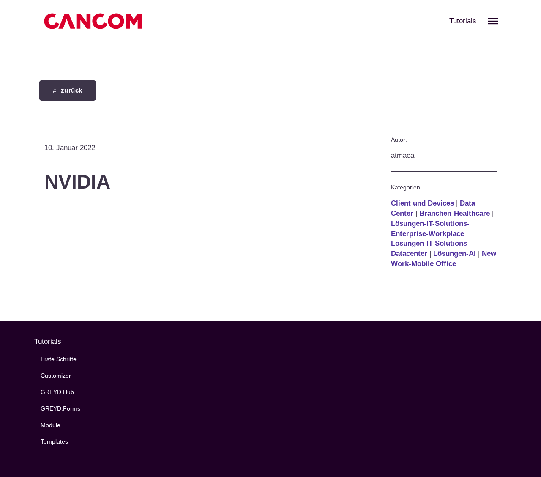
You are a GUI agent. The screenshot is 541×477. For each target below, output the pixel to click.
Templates (54, 442)
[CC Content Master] (93, 21)
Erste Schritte (59, 359)
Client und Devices (422, 203)
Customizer (56, 376)
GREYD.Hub (57, 392)
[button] (493, 21)
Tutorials (47, 341)
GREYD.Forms (60, 409)
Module (50, 425)
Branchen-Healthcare (454, 213)
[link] (67, 90)
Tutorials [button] (462, 21)
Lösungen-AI (454, 253)
